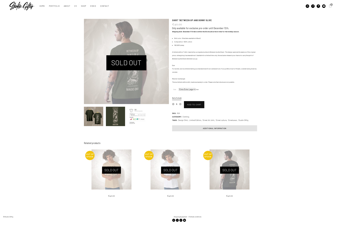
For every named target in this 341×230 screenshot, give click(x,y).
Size (174, 89)
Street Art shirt (208, 120)
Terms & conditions (195, 217)
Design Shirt (183, 120)
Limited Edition (195, 120)
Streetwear (232, 120)
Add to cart (194, 105)
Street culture (221, 120)
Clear (197, 89)
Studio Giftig (243, 120)
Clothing (185, 117)
